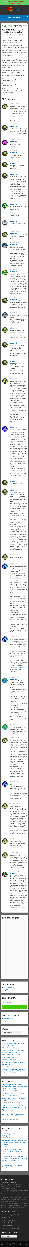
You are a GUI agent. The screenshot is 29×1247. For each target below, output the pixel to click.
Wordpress (16, 1192)
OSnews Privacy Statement (9, 1182)
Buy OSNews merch (10, 990)
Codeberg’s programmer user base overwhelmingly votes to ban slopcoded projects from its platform (14, 1086)
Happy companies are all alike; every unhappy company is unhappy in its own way (14, 1107)
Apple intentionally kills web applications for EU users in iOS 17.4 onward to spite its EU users (14, 1142)
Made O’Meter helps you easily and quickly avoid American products (12, 1150)
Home (4, 25)
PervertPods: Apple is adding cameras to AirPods (13, 1099)
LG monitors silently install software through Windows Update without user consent (13, 1116)
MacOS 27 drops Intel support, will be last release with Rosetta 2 (13, 1044)
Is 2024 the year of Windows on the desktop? (13, 1135)
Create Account (8, 1018)
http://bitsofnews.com (16, 213)
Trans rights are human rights (10, 1228)
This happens (14, 50)
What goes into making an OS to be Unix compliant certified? (14, 1063)
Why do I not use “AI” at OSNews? (12, 1165)
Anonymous (13, 105)
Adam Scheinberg (22, 1190)
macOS (10, 25)
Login (5, 1021)
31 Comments (16, 37)
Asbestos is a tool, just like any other (13, 1093)
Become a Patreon (9, 987)
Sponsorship (6, 1217)
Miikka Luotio (13, 34)
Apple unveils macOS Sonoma (11, 1057)
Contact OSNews (7, 1225)
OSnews (9, 1243)
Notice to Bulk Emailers (9, 1223)
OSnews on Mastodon (8, 1220)
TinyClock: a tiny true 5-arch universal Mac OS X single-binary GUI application (14, 1070)
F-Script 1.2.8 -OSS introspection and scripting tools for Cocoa (13, 1051)
